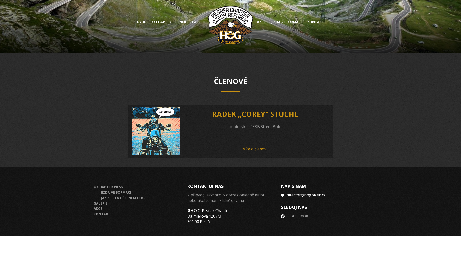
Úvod (141, 22)
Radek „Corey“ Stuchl (255, 114)
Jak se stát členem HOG (123, 197)
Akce (261, 22)
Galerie (199, 22)
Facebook (299, 216)
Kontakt (315, 22)
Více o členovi (255, 149)
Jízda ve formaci (286, 22)
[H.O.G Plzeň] (230, 25)
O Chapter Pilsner (110, 186)
